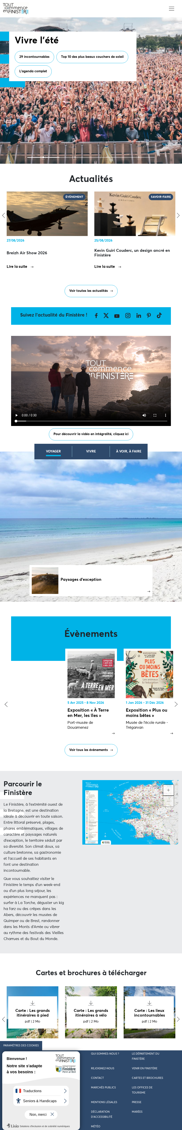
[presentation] (6, 704)
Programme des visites (36, 75)
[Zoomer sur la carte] (168, 790)
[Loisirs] (107, 157)
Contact (97, 1078)
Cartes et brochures (147, 1078)
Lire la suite (17, 267)
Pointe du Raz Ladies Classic (41, 89)
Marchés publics (103, 1087)
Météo (95, 1126)
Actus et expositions (81, 75)
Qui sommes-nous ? (105, 1054)
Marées (137, 1112)
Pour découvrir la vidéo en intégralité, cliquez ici (91, 434)
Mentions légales (104, 1102)
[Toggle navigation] (171, 9)
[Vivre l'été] (43, 157)
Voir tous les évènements (88, 750)
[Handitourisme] (139, 157)
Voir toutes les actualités (88, 291)
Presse (136, 1102)
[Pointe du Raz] (75, 157)
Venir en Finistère (144, 1068)
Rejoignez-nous (102, 1068)
